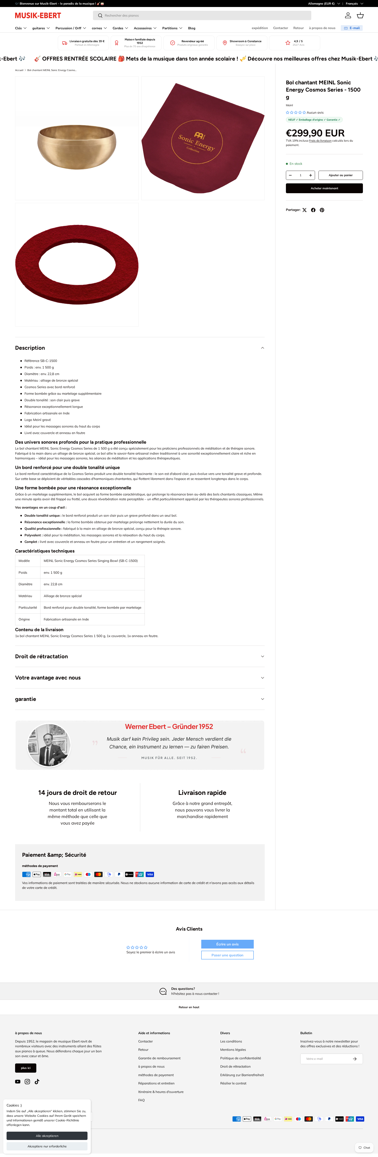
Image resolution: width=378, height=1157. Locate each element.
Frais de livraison (320, 140)
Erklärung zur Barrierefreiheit (242, 1075)
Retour (298, 28)
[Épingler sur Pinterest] (322, 210)
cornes (97, 28)
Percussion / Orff (68, 28)
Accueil (19, 70)
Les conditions (231, 1041)
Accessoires (143, 28)
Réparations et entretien (156, 1083)
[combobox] (202, 15)
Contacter (280, 28)
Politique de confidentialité (240, 1058)
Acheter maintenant (324, 188)
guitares (38, 28)
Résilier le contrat (233, 1083)
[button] (360, 15)
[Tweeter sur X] (304, 210)
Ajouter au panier (341, 175)
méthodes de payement (156, 1075)
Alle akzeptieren (47, 1136)
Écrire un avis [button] (227, 944)
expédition (260, 28)
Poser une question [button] (227, 955)
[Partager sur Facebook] (313, 210)
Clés (18, 28)
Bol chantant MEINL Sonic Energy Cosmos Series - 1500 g (52, 70)
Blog (191, 28)
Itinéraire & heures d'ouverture (161, 1092)
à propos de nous (322, 28)
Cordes (118, 28)
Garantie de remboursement (159, 1058)
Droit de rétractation (235, 1066)
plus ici (25, 1068)
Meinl (289, 105)
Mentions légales (233, 1050)
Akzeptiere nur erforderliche (47, 1146)
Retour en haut (189, 1007)
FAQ (141, 1100)
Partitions (169, 28)
